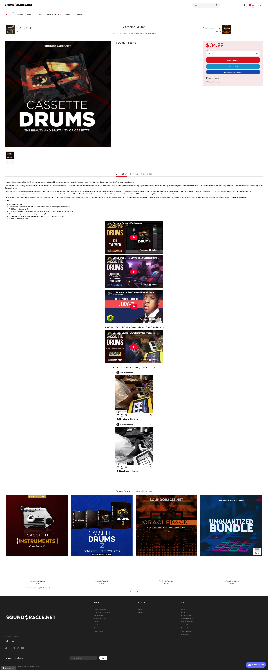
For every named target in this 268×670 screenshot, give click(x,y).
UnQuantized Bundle (231, 581)
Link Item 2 (141, 612)
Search (183, 609)
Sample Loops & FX (100, 618)
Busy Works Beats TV (114, 327)
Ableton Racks (98, 631)
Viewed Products (144, 491)
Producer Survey (186, 615)
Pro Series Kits (98, 615)
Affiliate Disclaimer (187, 618)
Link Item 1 (141, 609)
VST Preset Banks (99, 625)
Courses (96, 621)
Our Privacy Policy (187, 621)
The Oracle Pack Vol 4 (166, 581)
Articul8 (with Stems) (23, 28)
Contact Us (9, 668)
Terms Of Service (186, 625)
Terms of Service (186, 631)
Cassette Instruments (37, 581)
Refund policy (185, 634)
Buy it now (233, 67)
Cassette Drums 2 (101, 581)
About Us (184, 612)
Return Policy (185, 628)
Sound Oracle (157, 327)
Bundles (96, 628)
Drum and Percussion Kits (102, 612)
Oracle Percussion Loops (212, 28)
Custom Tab (146, 173)
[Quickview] (65, 506)
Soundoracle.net (10, 182)
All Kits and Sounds (100, 609)
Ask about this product (234, 72)
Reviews (134, 173)
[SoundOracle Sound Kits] (18, 6)
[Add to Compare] (65, 497)
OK (103, 658)
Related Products (124, 491)
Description (121, 173)
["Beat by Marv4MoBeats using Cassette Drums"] (134, 420)
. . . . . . (139, 615)
